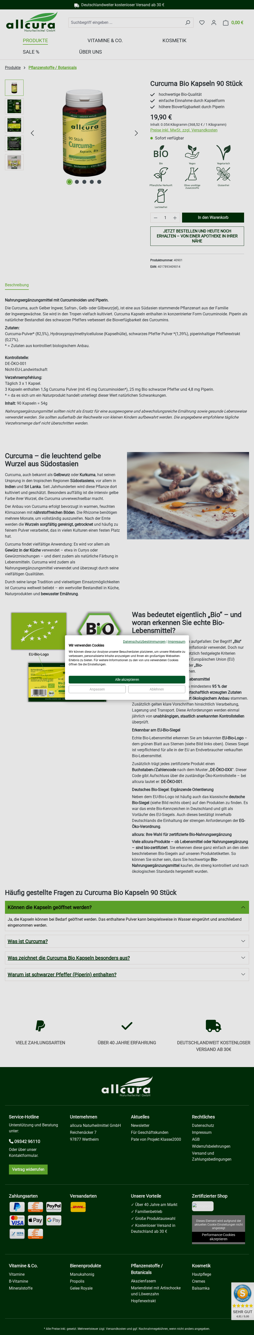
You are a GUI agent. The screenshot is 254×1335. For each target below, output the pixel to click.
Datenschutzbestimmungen (144, 641)
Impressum (176, 641)
